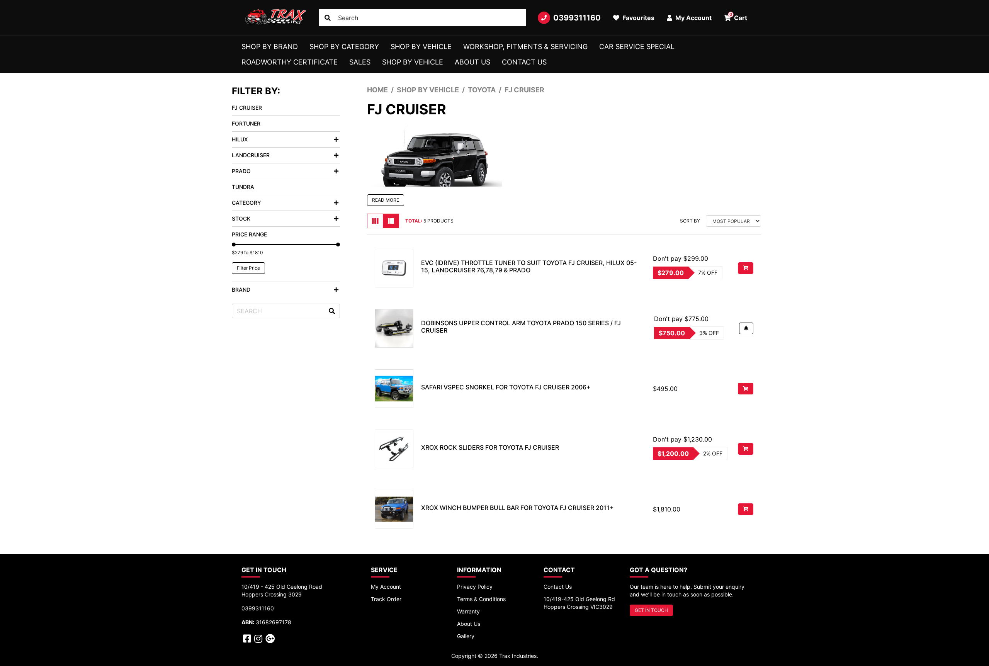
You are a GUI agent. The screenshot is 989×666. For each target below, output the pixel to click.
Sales (359, 62)
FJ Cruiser (247, 107)
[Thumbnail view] (375, 221)
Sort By (690, 221)
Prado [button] (241, 171)
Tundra (243, 186)
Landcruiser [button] (251, 155)
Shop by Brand (269, 46)
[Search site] (327, 17)
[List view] (391, 221)
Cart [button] (738, 17)
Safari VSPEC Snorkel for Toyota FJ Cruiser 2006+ (506, 387)
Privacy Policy (475, 586)
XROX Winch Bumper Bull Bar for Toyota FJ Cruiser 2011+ (517, 507)
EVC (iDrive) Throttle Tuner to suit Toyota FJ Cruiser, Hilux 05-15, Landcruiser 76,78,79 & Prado (529, 266)
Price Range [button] (249, 234)
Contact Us (524, 62)
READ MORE (385, 200)
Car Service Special (637, 46)
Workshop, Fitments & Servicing (525, 46)
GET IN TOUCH (651, 610)
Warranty (468, 611)
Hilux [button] (240, 139)
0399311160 (577, 17)
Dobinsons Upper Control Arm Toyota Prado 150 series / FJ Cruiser (521, 326)
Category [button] (246, 202)
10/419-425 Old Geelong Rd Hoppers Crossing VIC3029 (579, 603)
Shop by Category (344, 46)
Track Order (386, 599)
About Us (472, 62)
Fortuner (246, 123)
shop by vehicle (412, 62)
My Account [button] (693, 18)
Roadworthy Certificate (289, 62)
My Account (386, 586)
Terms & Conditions (481, 599)
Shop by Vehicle (421, 46)
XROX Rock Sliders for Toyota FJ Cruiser (490, 447)
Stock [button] (241, 218)
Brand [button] (241, 289)
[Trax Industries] (274, 17)
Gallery (465, 636)
